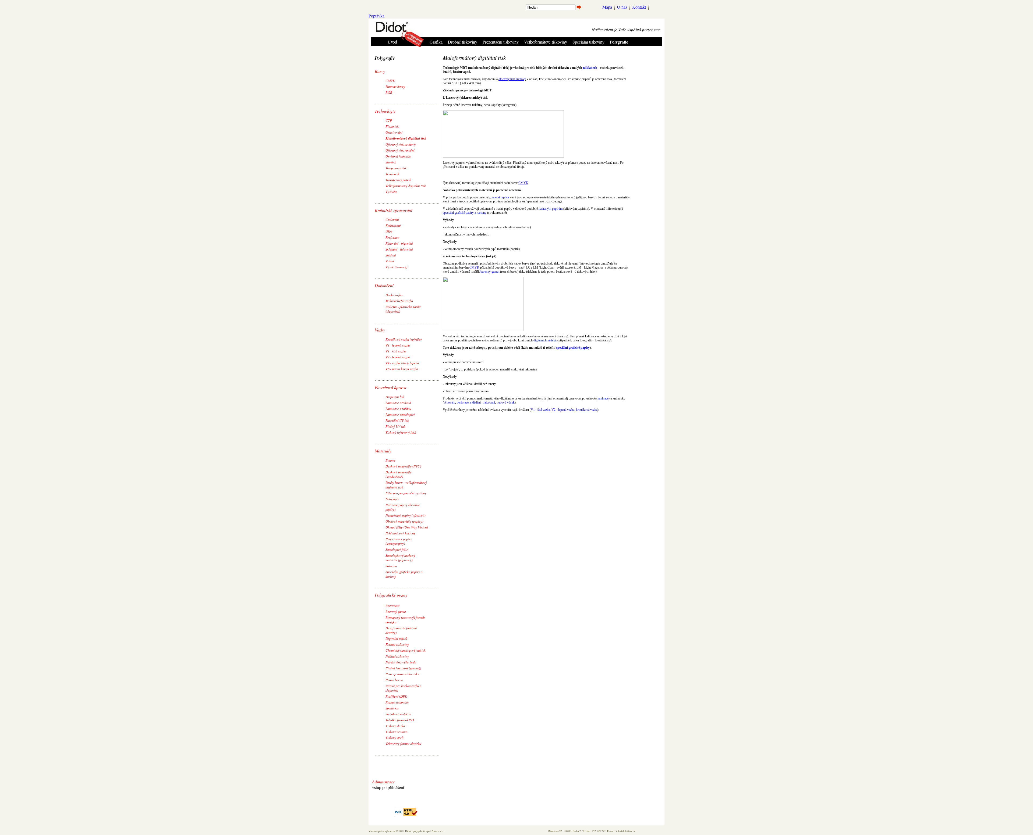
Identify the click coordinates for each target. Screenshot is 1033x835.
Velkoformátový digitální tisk (405, 185)
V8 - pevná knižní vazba (401, 368)
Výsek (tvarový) (396, 267)
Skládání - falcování (399, 249)
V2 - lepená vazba (397, 357)
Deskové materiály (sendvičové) (398, 474)
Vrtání (389, 261)
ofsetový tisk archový (512, 79)
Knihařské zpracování (393, 210)
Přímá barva (394, 679)
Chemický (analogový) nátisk (405, 650)
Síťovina (391, 565)
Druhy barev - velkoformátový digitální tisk (406, 484)
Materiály (383, 451)
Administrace (383, 781)
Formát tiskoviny (397, 644)
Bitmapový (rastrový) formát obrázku (405, 619)
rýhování (449, 402)
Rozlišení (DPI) (396, 696)
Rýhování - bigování (399, 243)
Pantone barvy (395, 86)
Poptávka (376, 16)
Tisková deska (395, 725)
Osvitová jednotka (398, 156)
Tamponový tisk (396, 168)
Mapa (607, 7)
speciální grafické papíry (573, 347)
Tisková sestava (396, 731)
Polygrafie (619, 42)
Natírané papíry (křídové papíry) (402, 507)
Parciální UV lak (397, 420)
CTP (388, 120)
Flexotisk (392, 126)
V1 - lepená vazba (397, 345)
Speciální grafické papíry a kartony (403, 574)
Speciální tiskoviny (588, 42)
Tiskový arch (394, 737)
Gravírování (393, 132)
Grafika (436, 42)
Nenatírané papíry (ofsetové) (405, 515)
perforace (463, 402)
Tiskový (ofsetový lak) (400, 432)
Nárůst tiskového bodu (400, 662)
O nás (622, 7)
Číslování (392, 219)
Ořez (388, 231)
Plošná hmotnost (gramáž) (403, 668)
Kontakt (639, 7)
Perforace (392, 237)
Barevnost (392, 605)
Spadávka (391, 708)
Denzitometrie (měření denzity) (401, 630)
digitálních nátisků (545, 340)
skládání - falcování (482, 402)
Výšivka (391, 191)
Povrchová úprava (390, 387)
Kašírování (393, 225)
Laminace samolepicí (400, 414)
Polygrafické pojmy (391, 595)
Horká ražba (393, 294)
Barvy (380, 71)
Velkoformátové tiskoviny (545, 42)
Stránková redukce (398, 714)
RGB (388, 92)
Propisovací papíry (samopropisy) (398, 541)
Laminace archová (398, 402)
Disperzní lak (394, 396)
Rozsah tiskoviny (397, 702)
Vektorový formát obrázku (403, 743)
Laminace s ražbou (398, 408)
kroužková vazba (586, 410)
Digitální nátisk (396, 638)
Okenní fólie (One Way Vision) (406, 527)
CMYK (390, 80)
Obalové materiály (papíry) (404, 521)
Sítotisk (390, 162)
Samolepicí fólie (396, 549)
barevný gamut (489, 271)
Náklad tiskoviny (397, 656)
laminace (603, 398)
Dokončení (384, 285)
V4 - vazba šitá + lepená (402, 363)
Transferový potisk (398, 179)
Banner (390, 460)
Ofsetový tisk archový (400, 144)
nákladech (590, 68)
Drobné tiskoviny (462, 42)
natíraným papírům (551, 208)
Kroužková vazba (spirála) (403, 339)
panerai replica (500, 197)
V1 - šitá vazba (395, 351)
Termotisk (392, 174)
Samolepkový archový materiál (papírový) (400, 557)
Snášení (390, 255)
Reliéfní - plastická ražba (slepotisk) (402, 308)
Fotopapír (392, 499)
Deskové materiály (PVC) (403, 466)
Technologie (385, 111)
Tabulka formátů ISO (399, 720)
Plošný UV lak (395, 426)
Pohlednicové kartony (400, 533)
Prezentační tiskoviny (501, 42)
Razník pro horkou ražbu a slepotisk (403, 688)
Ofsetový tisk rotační (400, 150)
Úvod (392, 42)
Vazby (380, 330)
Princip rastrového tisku (402, 674)
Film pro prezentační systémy (405, 493)
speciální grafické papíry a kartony (464, 213)
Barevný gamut (395, 611)
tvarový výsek (506, 402)
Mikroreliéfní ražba (399, 300)
